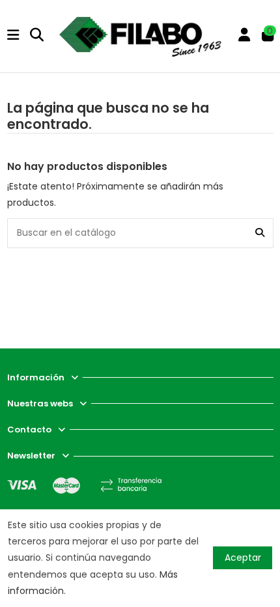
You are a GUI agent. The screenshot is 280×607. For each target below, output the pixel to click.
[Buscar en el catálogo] (259, 232)
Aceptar (243, 557)
